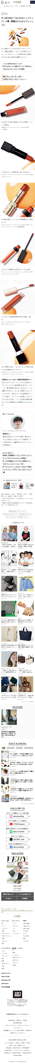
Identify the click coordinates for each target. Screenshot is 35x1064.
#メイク (15, 517)
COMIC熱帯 (25, 1047)
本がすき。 (27, 1050)
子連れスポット (27, 926)
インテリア (4, 953)
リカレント (15, 962)
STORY (23, 1043)
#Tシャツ (17, 6)
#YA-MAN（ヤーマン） (26, 514)
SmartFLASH (16, 1047)
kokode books (27, 1052)
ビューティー (4, 12)
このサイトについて (10, 1025)
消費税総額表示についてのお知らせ (17, 1014)
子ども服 (25, 931)
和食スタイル (21, 1045)
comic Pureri (8, 1050)
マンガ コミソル (18, 1050)
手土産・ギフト (6, 963)
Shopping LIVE (5, 980)
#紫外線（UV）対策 (26, 6)
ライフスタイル (6, 948)
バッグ (3, 926)
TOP (2, 908)
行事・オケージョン (7, 936)
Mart (28, 1043)
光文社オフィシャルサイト (17, 1033)
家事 (3, 961)
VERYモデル (16, 960)
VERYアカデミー (17, 957)
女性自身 (8, 1047)
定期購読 (24, 898)
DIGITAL (19, 1020)
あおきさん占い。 (6, 973)
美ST (11, 1045)
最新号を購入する (8, 894)
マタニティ (4, 941)
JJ (6, 1043)
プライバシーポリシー (24, 1025)
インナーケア (16, 933)
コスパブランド (6, 933)
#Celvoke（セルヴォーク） (10, 514)
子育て (25, 920)
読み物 (14, 965)
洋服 (3, 931)
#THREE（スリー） (23, 517)
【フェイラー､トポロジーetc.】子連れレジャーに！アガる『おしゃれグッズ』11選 (17, 469)
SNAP (3, 938)
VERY (17, 1043)
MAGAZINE (11, 1020)
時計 (3, 943)
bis (15, 1045)
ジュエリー (4, 928)
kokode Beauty (16, 1052)
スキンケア (15, 926)
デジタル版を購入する (24, 894)
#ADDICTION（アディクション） (17, 511)
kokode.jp (7, 1052)
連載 (14, 952)
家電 (3, 968)
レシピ (3, 951)
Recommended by (26, 701)
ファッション (5, 920)
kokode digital (17, 1055)
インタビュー (16, 955)
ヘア (14, 928)
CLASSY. (11, 1043)
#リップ (9, 517)
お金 (3, 966)
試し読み (8, 898)
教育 (24, 938)
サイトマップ (17, 1027)
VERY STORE (5, 976)
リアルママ (26, 941)
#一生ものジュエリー (9, 6)
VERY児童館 (26, 923)
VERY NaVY (5, 983)
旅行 (3, 958)
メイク (14, 908)
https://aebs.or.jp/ (20, 1005)
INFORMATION (17, 1023)
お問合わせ (29, 1030)
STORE (25, 1020)
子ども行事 (26, 936)
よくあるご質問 (19, 1030)
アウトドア (4, 956)
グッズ (25, 933)
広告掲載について (8, 1030)
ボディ (14, 931)
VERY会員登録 (5, 987)
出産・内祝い (26, 928)
